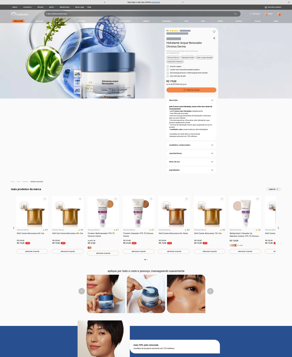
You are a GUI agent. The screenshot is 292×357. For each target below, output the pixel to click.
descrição (173, 100)
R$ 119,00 (127, 240)
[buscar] (235, 14)
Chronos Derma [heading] (23, 230)
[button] (214, 31)
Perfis (51, 7)
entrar (269, 14)
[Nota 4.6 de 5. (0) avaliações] (185, 30)
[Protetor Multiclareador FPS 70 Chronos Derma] (89, 248)
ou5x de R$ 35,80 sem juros (176, 84)
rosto (18, 181)
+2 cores (240, 245)
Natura (14, 7)
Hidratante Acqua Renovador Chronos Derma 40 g (182, 51)
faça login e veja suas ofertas (139, 2)
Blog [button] (89, 7)
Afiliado (40, 7)
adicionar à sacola (32, 251)
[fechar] (288, 2)
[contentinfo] (45, 230)
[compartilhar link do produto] (214, 38)
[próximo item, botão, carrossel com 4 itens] (183, 2)
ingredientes (174, 170)
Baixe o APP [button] (79, 7)
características (175, 153)
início (12, 181)
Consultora (27, 7)
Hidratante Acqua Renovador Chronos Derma (184, 44)
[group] (144, 2)
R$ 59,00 (55, 323)
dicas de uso (174, 162)
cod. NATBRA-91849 (172, 53)
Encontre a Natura (274, 7)
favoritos (256, 14)
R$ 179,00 (171, 81)
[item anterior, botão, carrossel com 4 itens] (104, 2)
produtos (25, 181)
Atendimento (64, 7)
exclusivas (155, 2)
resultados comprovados (179, 145)
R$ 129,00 (20, 240)
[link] (32, 235)
